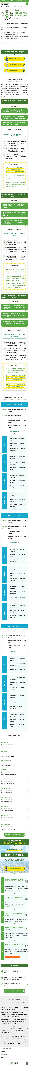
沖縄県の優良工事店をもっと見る (13, 834)
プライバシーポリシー (6, 1048)
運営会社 (3, 1057)
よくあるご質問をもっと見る (12, 991)
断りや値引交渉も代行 (15, 64)
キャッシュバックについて (12, 957)
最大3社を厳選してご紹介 (15, 58)
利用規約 (3, 1051)
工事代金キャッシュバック (15, 70)
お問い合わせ (4, 1054)
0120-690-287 (16, 860)
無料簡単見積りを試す (15, 868)
